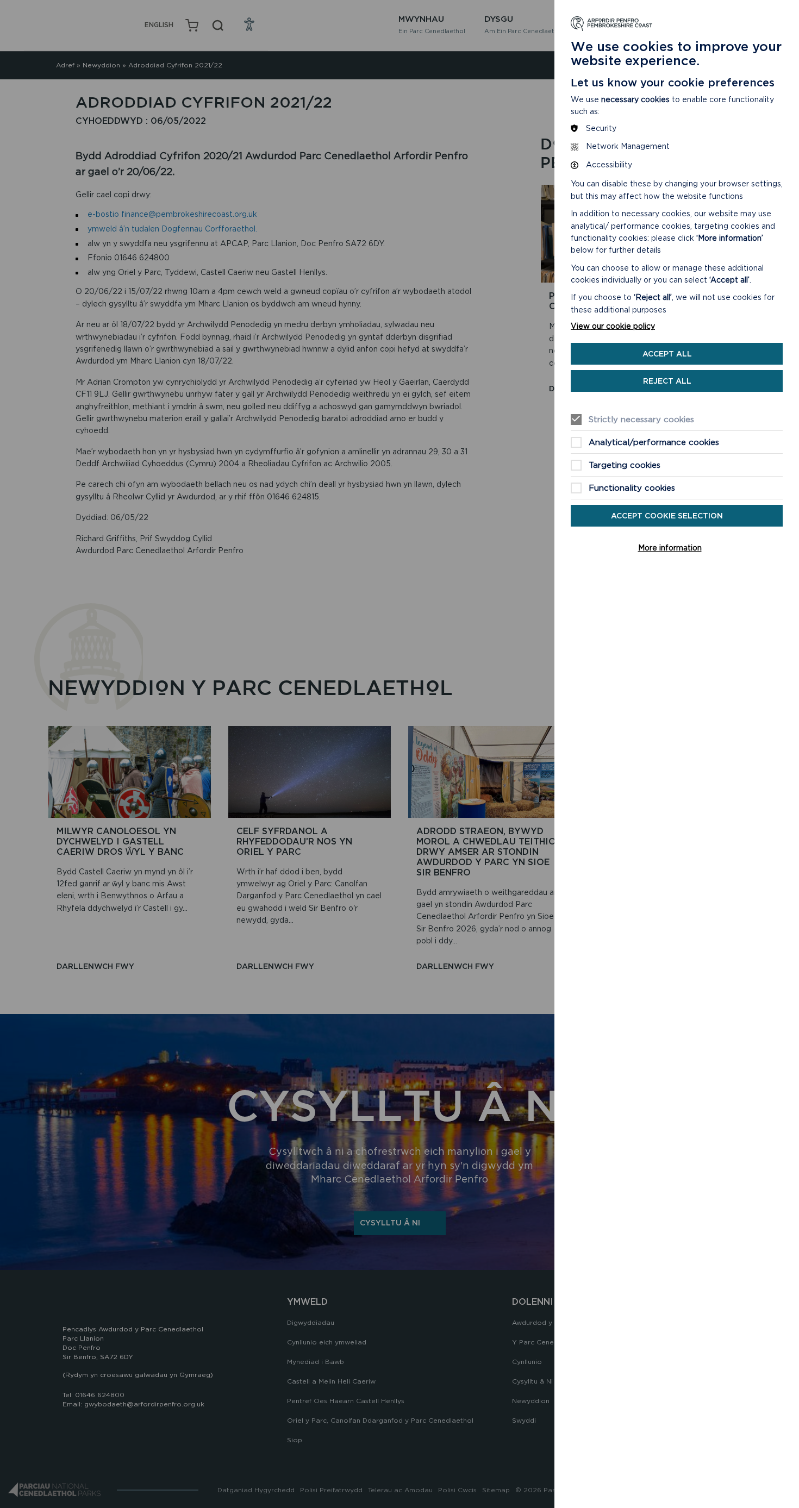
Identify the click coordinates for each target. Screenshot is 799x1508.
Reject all (667, 381)
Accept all (667, 353)
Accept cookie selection (667, 515)
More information (670, 547)
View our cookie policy (613, 326)
